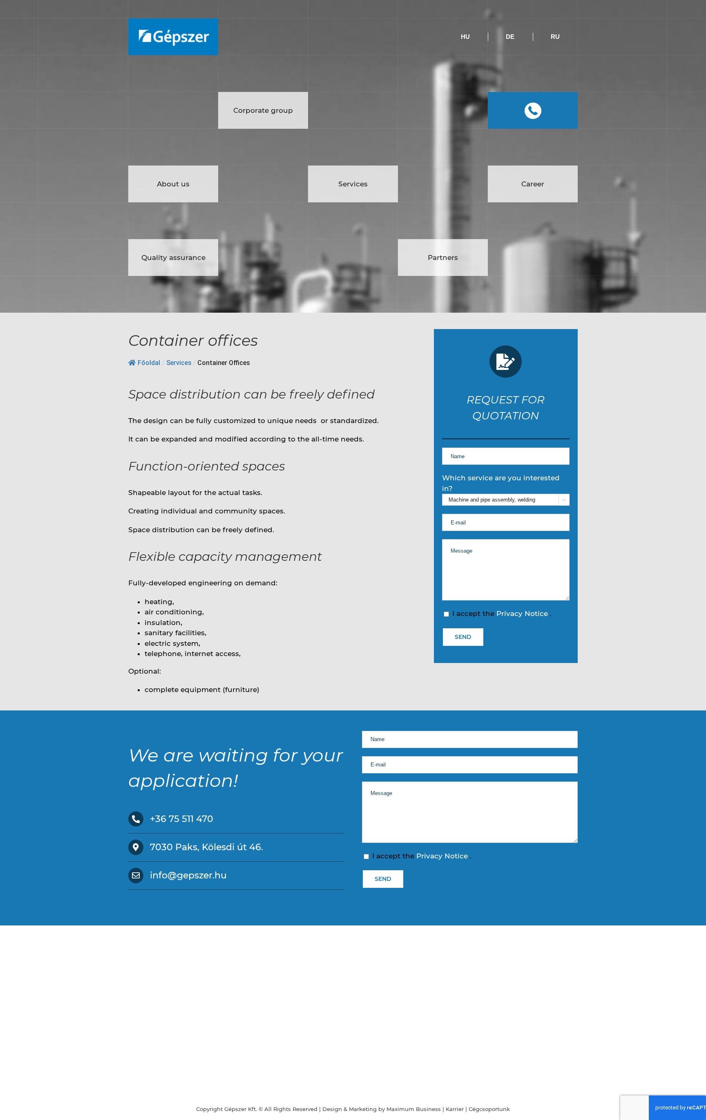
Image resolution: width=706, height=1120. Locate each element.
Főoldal (149, 363)
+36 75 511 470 (181, 818)
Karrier (455, 1109)
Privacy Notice (523, 613)
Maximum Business (414, 1109)
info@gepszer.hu (188, 875)
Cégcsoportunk (489, 1109)
